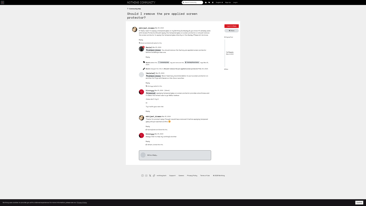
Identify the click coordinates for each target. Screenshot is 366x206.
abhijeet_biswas (154, 50)
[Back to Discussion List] (2, 2)
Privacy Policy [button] (82, 203)
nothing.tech (161, 176)
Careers (181, 176)
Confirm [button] (359, 202)
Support (172, 176)
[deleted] (151, 93)
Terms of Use (205, 176)
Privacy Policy (192, 176)
